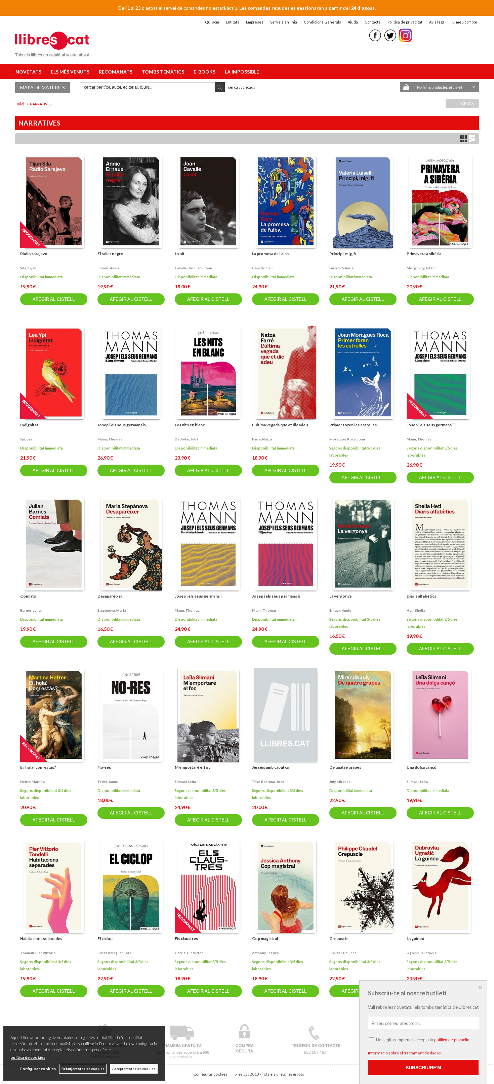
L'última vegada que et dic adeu (280, 424)
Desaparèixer (109, 596)
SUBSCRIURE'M (423, 1067)
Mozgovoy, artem (421, 268)
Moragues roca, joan (347, 439)
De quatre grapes (345, 767)
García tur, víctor (189, 953)
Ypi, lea (26, 439)
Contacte (373, 22)
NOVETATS (29, 72)
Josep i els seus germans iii (431, 424)
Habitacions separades (41, 938)
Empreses (254, 22)
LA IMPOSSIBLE (242, 72)
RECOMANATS (116, 72)
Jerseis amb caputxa (270, 767)
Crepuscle (338, 938)
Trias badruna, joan (268, 782)
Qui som (212, 22)
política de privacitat (452, 1040)
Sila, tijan (28, 268)
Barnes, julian (31, 610)
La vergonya (340, 596)
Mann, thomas (109, 439)
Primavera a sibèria (424, 253)
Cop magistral (265, 938)
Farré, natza (262, 439)
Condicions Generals (322, 22)
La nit (179, 253)
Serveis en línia (283, 22)
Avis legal (437, 22)
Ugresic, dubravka (422, 953)
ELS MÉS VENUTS (71, 72)
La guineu (415, 938)
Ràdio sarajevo (33, 253)
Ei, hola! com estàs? (38, 767)
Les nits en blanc (190, 424)
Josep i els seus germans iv (121, 424)
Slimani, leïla (185, 782)
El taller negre (110, 253)
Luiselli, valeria (341, 268)
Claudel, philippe (343, 953)
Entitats (232, 22)
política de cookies (27, 1057)
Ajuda (353, 22)
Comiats (28, 596)
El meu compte (464, 22)
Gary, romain (263, 268)
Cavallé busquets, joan (193, 268)
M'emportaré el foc (192, 767)
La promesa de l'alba (270, 253)
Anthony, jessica (265, 953)
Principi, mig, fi (342, 253)
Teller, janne (107, 782)
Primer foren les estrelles (353, 424)
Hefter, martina (32, 782)
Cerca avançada (241, 87)
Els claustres (186, 938)
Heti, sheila (416, 610)
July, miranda (340, 782)
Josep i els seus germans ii (276, 596)
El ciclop (105, 938)
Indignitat (29, 424)
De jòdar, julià (186, 439)
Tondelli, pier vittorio (38, 953)
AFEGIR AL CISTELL (54, 299)
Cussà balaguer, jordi (114, 953)
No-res (104, 767)
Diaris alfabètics (421, 596)
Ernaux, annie (108, 268)
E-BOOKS (205, 72)
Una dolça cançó (422, 767)
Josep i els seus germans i (198, 596)
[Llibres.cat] (52, 52)
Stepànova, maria (111, 610)
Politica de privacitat (404, 22)
